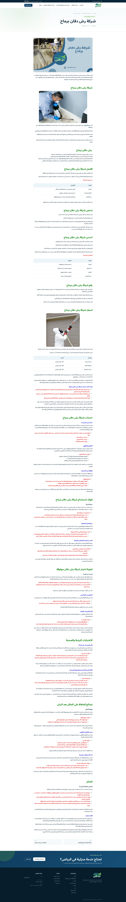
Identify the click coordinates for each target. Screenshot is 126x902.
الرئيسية (81, 5)
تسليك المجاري (57, 881)
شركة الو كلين (73, 893)
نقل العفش (58, 883)
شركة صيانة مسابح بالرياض (84, 843)
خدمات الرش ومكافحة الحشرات (63, 5)
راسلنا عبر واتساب (39, 859)
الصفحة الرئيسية (73, 883)
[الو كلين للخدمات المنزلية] (98, 5)
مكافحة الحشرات (57, 879)
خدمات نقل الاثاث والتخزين (49, 5)
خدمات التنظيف (74, 5)
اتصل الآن (28, 859)
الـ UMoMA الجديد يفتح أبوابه (70, 879)
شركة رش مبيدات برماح (41, 843)
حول (75, 888)
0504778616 (27, 878)
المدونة (74, 886)
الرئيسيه (74, 881)
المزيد (40, 5)
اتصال (75, 876)
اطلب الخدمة (28, 5)
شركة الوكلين (86, 125)
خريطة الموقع (73, 890)
